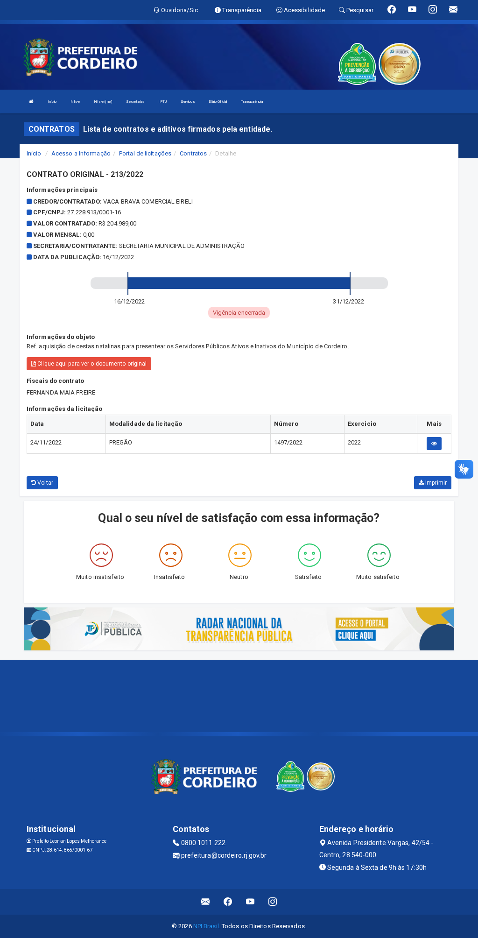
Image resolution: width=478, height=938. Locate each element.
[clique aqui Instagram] (273, 902)
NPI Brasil (206, 926)
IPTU (162, 101)
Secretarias (135, 101)
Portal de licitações (145, 153)
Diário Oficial (218, 101)
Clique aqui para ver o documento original (91, 363)
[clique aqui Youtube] (250, 902)
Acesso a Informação (81, 153)
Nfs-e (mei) (103, 101)
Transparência (252, 101)
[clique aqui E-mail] (205, 902)
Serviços (188, 101)
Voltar (44, 483)
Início (52, 101)
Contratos (193, 153)
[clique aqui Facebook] (228, 902)
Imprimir (435, 483)
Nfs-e (75, 101)
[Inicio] (31, 101)
